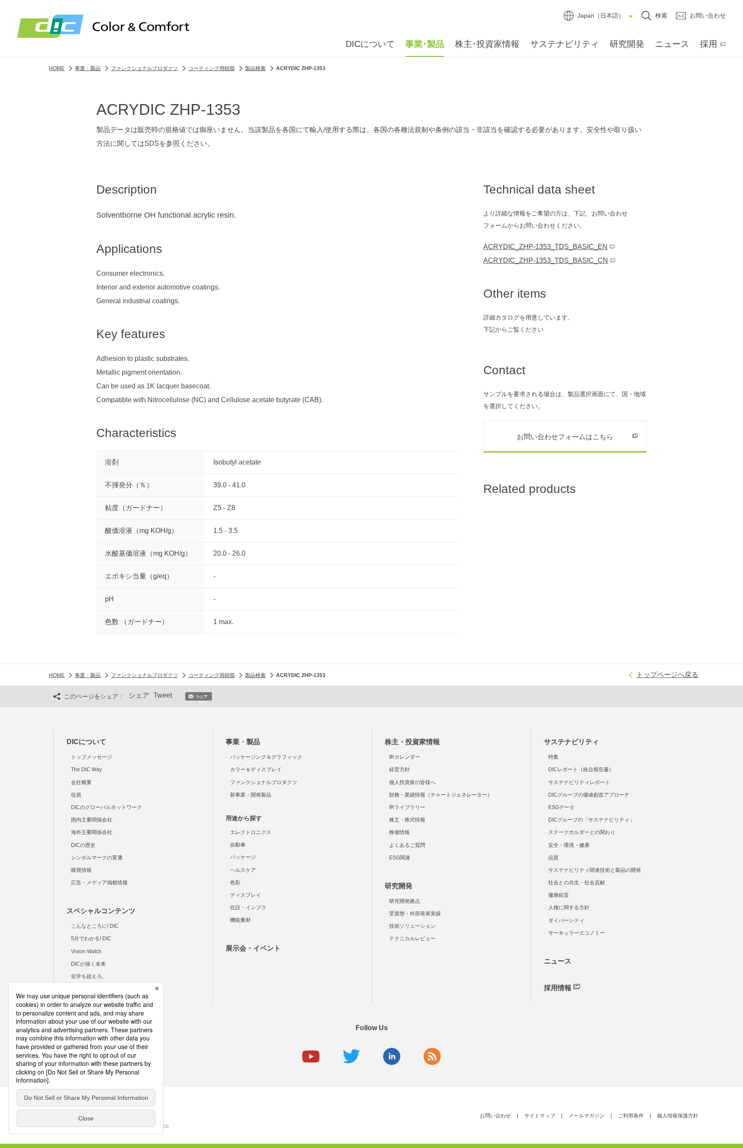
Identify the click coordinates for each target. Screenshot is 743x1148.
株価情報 (399, 832)
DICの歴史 (83, 845)
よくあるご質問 (407, 845)
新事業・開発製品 (250, 795)
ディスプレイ (245, 895)
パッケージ (243, 857)
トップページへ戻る (667, 674)
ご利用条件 (631, 1115)
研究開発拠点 (404, 901)
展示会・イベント (253, 948)
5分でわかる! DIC (91, 939)
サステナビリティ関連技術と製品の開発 (594, 870)
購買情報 (81, 870)
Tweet (163, 695)
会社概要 (81, 782)
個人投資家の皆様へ (412, 782)
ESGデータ (561, 807)
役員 (76, 795)
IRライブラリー (407, 807)
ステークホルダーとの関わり (581, 832)
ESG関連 (399, 858)
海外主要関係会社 (91, 832)
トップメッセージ (91, 757)
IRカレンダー (404, 757)
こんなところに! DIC (95, 926)
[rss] (432, 1056)
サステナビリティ (564, 44)
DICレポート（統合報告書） (581, 769)
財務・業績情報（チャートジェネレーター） (440, 795)
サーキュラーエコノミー (576, 933)
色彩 (235, 883)
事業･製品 (424, 44)
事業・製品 (243, 741)
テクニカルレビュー (412, 939)
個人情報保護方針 (677, 1115)
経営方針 (399, 769)
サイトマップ (539, 1115)
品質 (553, 858)
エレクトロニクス (250, 832)
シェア (139, 695)
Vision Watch (86, 951)
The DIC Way (86, 769)
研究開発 (627, 44)
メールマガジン (586, 1115)
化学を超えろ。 (89, 976)
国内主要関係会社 (91, 820)
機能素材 (240, 920)
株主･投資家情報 (487, 44)
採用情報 (557, 987)
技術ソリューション (412, 926)
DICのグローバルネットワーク (106, 807)
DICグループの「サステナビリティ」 (591, 820)
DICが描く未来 (88, 964)
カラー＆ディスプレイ (256, 769)
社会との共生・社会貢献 (576, 883)
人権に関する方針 (568, 908)
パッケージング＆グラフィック (266, 757)
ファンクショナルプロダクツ (263, 782)
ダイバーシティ (566, 920)
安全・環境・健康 (568, 845)
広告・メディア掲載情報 (99, 883)
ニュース (672, 44)
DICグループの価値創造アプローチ (588, 795)
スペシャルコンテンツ (101, 910)
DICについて (370, 44)
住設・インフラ (248, 908)
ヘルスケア (243, 870)
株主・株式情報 (407, 820)
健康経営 (558, 895)
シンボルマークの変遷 (97, 858)
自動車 (238, 845)
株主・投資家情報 (412, 741)
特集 (553, 757)
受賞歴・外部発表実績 (415, 914)
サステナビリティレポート (579, 782)
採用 (708, 44)
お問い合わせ (495, 1115)
